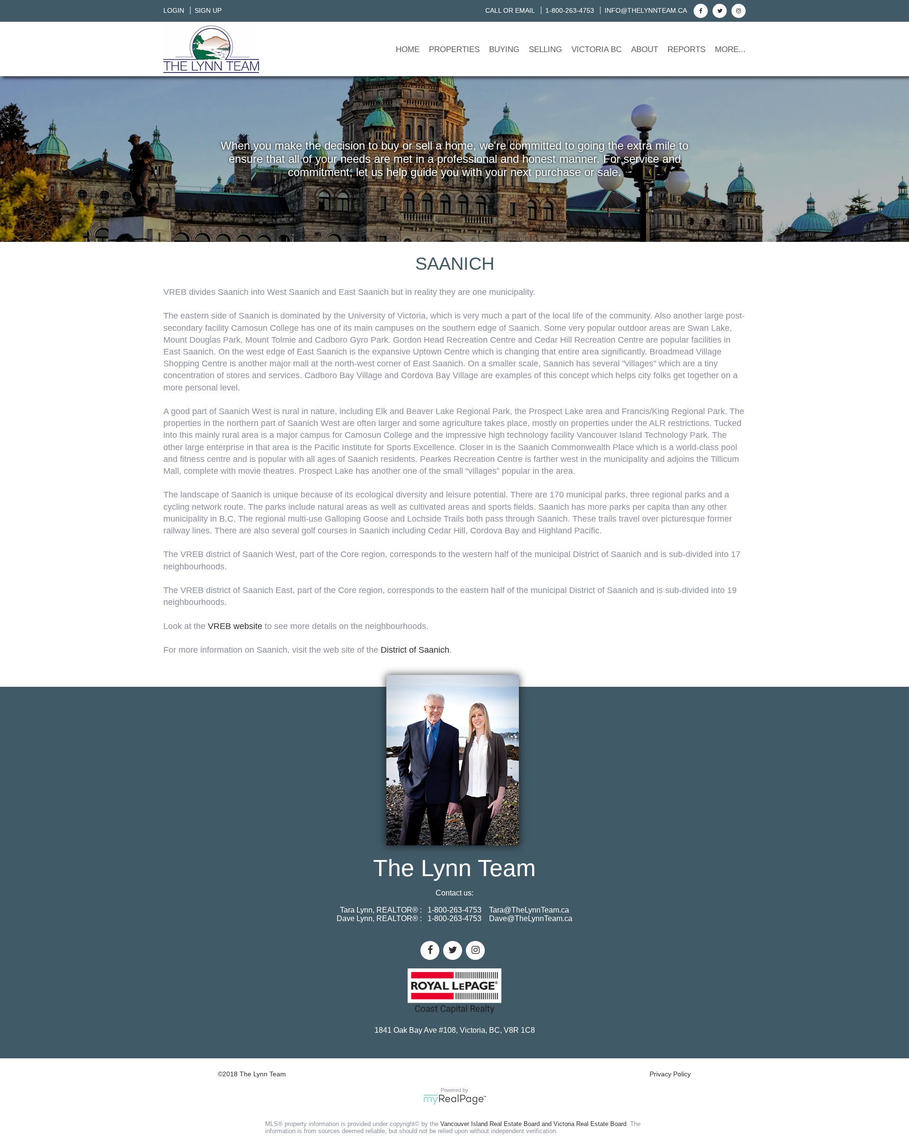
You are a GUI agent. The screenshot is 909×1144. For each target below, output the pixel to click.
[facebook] (699, 10)
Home (407, 49)
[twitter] (718, 10)
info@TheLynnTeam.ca (646, 10)
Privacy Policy (670, 1074)
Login (173, 10)
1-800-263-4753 (569, 10)
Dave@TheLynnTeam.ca (530, 918)
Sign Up (208, 10)
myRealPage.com (455, 1099)
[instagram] (737, 10)
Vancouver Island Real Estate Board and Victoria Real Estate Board (533, 1123)
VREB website (235, 626)
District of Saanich (415, 650)
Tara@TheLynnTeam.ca (529, 910)
